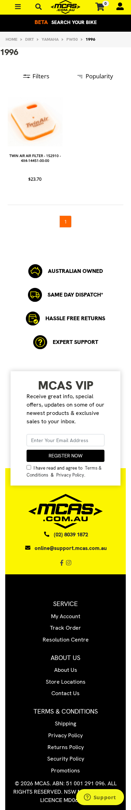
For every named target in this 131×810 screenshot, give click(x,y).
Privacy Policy (70, 475)
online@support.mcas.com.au (71, 548)
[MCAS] (65, 7)
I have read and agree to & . (64, 471)
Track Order (65, 627)
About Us (65, 670)
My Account (65, 616)
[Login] (117, 7)
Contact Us (65, 693)
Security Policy (65, 758)
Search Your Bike (66, 22)
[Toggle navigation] (38, 7)
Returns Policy (66, 747)
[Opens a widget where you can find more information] (100, 798)
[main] (65, 161)
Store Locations (66, 681)
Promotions (65, 770)
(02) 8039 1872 (71, 534)
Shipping (65, 723)
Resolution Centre (66, 639)
